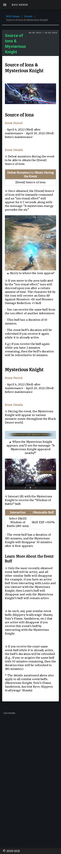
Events (28, 16)
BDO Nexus (12, 16)
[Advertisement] (30, 749)
